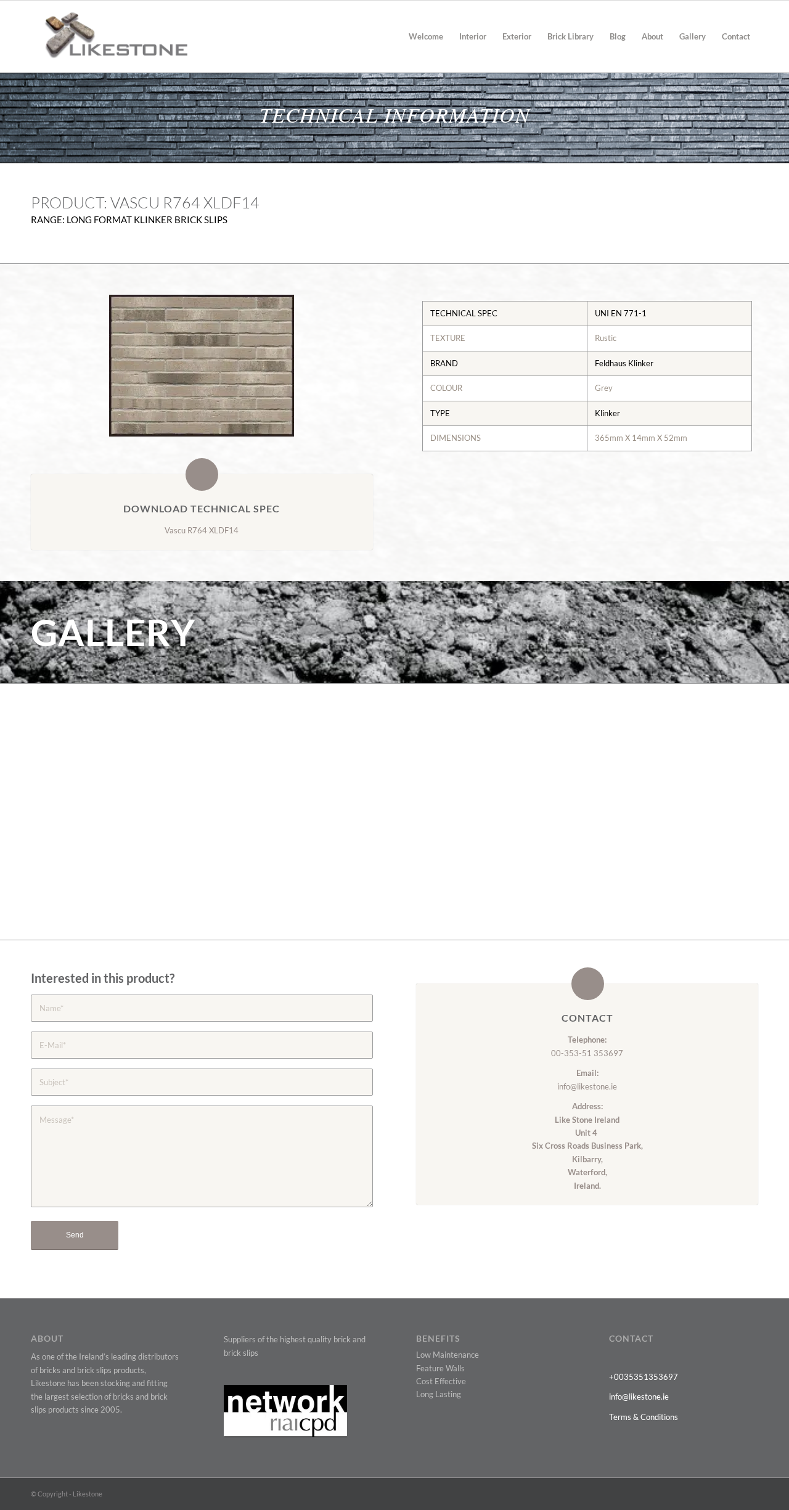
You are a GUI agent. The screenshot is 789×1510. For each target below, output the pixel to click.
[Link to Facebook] (693, 1493)
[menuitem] (426, 36)
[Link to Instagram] (749, 1493)
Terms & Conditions (643, 1417)
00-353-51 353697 (587, 1053)
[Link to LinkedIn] (730, 1493)
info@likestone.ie (587, 1086)
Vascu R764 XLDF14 (202, 530)
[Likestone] (109, 36)
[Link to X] (675, 1493)
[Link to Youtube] (712, 1493)
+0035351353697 (643, 1377)
